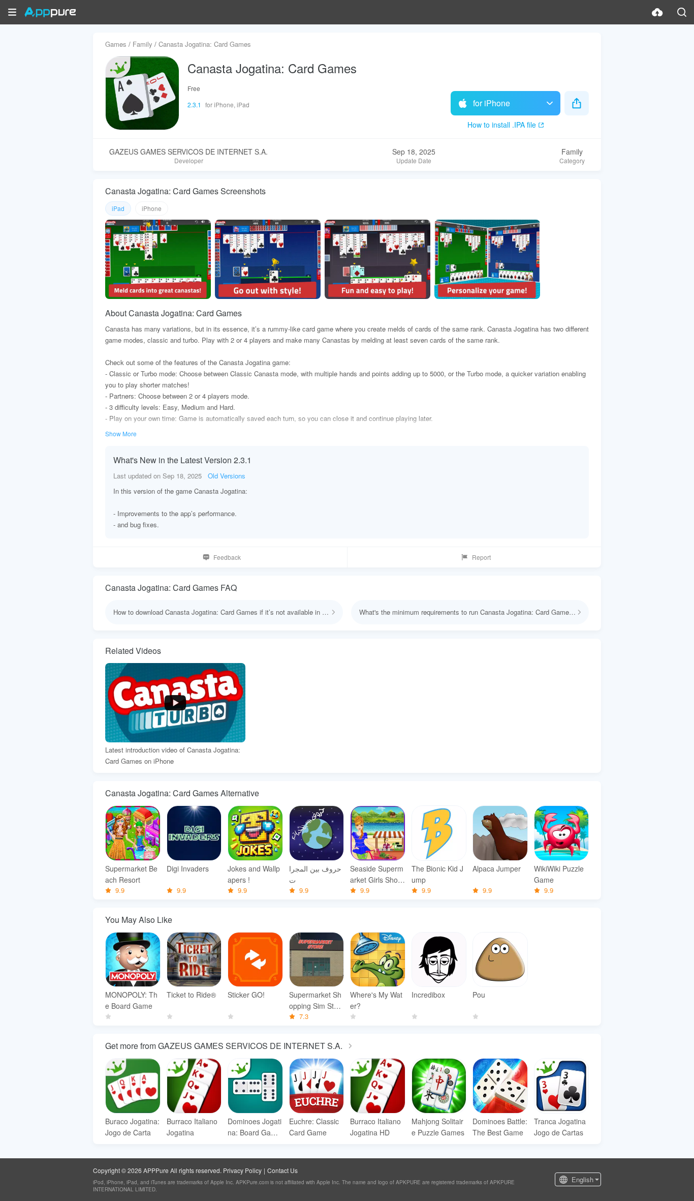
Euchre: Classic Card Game (314, 1126)
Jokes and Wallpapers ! (254, 874)
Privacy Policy (242, 1170)
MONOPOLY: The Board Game (131, 1000)
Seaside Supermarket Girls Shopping (376, 874)
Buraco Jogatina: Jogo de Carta (132, 1126)
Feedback (227, 557)
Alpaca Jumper (496, 868)
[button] (12, 12)
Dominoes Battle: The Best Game (499, 1126)
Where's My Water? (376, 1000)
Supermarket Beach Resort (131, 874)
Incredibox (428, 994)
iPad (118, 208)
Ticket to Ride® (191, 994)
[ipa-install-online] (657, 12)
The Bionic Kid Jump (437, 874)
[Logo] (50, 12)
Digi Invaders (188, 868)
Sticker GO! (246, 994)
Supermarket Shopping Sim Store (315, 1000)
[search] (682, 12)
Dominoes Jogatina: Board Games (254, 1127)
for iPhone (491, 103)
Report (481, 557)
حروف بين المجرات (315, 874)
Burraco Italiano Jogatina (192, 1126)
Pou (478, 994)
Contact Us (282, 1170)
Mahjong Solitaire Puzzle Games (438, 1126)
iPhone (152, 208)
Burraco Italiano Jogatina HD (375, 1126)
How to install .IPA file (501, 124)
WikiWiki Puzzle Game (559, 874)
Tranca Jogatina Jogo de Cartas (560, 1126)
